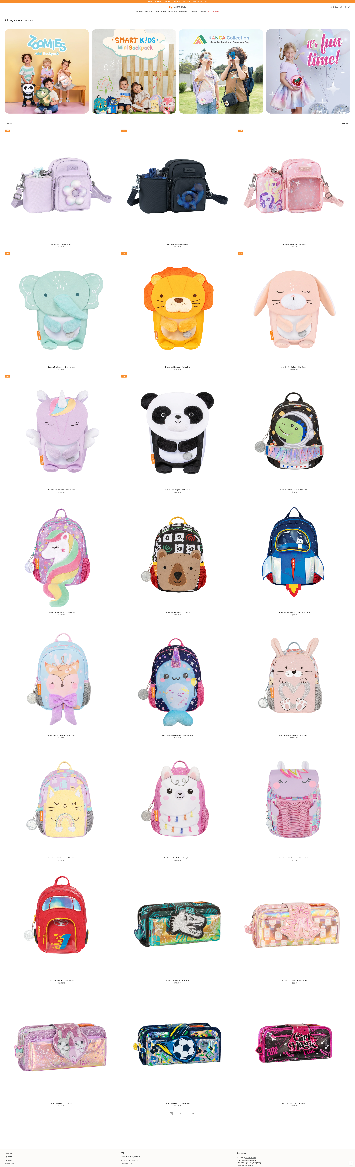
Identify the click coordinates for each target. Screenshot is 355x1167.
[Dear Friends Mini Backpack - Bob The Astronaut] (293, 554)
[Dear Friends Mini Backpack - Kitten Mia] (61, 799)
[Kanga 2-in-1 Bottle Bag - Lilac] (61, 185)
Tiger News (8, 1160)
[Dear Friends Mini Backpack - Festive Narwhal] (177, 676)
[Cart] (349, 7)
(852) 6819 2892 (250, 1157)
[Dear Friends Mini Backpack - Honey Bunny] (293, 676)
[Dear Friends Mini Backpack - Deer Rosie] (61, 676)
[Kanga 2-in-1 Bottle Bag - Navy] (177, 185)
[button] (144, 12)
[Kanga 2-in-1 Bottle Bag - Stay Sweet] (293, 185)
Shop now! (203, 1)
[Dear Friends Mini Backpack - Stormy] (61, 922)
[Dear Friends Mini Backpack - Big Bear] (177, 554)
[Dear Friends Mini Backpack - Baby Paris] (61, 554)
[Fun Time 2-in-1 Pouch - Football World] (177, 1044)
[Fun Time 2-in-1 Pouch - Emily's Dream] (293, 922)
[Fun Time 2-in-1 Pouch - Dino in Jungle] (177, 922)
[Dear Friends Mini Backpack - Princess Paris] (293, 799)
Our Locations (9, 1164)
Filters (9, 123)
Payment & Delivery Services (130, 1157)
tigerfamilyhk (249, 1165)
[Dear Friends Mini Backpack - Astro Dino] (293, 431)
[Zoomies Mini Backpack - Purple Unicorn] (61, 431)
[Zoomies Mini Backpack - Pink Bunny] (293, 308)
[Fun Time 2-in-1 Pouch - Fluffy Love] (61, 1044)
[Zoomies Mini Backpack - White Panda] (177, 431)
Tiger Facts (8, 1157)
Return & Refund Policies (129, 1160)
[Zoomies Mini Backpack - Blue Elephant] (61, 308)
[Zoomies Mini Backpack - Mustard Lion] (177, 308)
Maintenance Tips (126, 1164)
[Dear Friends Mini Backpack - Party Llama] (177, 799)
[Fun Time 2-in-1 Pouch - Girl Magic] (293, 1044)
